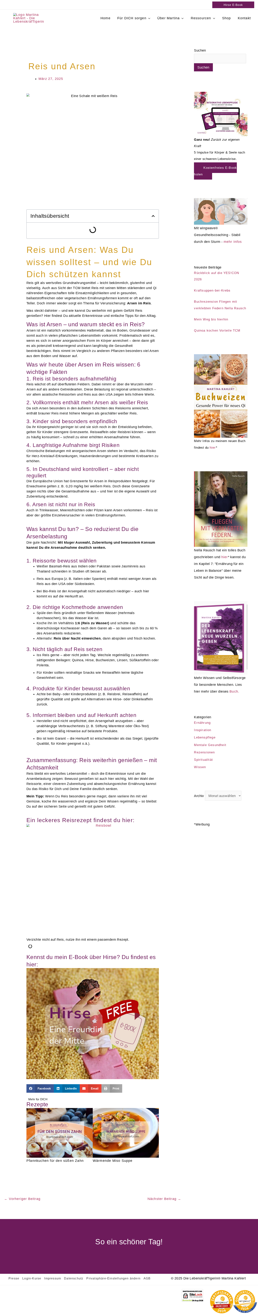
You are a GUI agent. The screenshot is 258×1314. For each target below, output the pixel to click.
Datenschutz (73, 1278)
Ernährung (202, 723)
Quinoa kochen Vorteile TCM (217, 330)
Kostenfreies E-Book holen (215, 171)
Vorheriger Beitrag (22, 1199)
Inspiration (202, 730)
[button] (233, 5)
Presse (13, 1278)
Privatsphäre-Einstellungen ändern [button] (113, 1278)
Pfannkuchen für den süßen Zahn (55, 1161)
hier (213, 447)
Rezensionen (204, 752)
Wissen (200, 767)
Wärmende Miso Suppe (113, 1161)
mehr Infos (233, 242)
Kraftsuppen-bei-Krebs (212, 290)
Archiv (199, 796)
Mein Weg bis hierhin (211, 319)
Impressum (52, 1278)
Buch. (234, 691)
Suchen (200, 50)
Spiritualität (203, 760)
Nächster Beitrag (164, 1199)
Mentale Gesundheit (210, 745)
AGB (147, 1278)
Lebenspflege (204, 737)
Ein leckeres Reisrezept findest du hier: (80, 820)
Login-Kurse (31, 1278)
